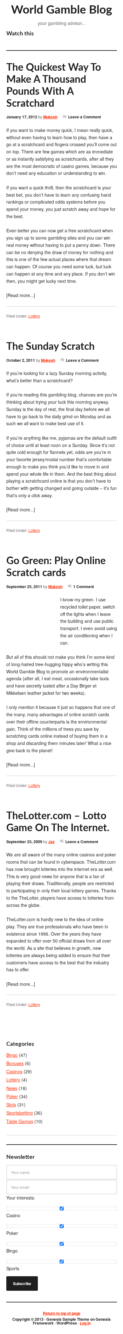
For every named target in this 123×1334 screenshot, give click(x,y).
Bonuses (15, 1063)
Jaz (51, 841)
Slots (11, 1104)
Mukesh (50, 117)
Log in (85, 1323)
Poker (12, 1096)
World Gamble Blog (61, 10)
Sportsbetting (19, 1113)
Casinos (14, 1071)
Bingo (12, 1055)
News (11, 1088)
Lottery (34, 316)
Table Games (19, 1121)
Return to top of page (61, 1313)
